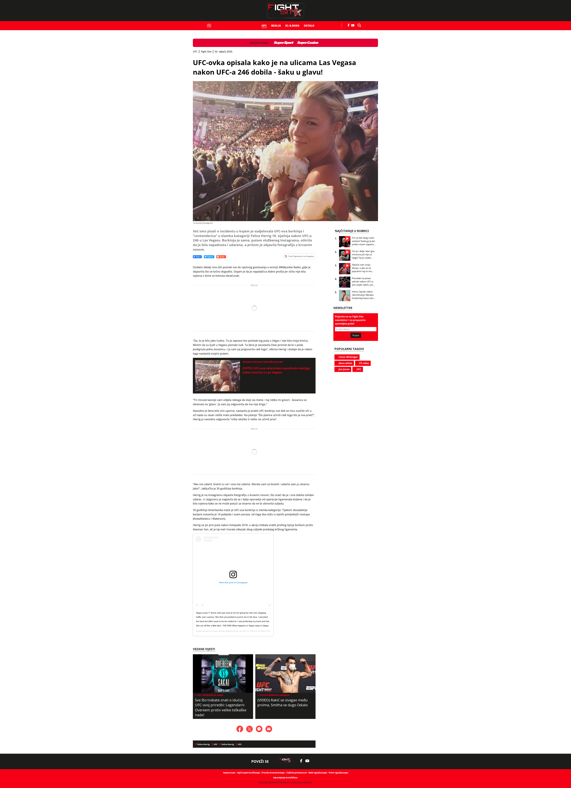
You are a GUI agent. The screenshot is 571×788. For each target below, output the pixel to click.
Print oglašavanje (338, 772)
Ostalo (309, 25)
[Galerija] (285, 151)
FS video (364, 363)
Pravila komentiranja (273, 772)
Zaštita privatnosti (296, 772)
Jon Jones (343, 369)
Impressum (229, 772)
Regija (276, 25)
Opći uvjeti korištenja (248, 772)
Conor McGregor (348, 357)
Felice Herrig (218, 631)
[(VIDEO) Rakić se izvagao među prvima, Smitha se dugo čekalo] (285, 673)
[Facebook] (348, 25)
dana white (345, 363)
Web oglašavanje (318, 772)
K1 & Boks (292, 25)
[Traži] (358, 25)
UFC (264, 25)
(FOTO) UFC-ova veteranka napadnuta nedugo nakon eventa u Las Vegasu (276, 370)
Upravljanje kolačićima (285, 777)
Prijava (355, 335)
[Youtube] (353, 25)
